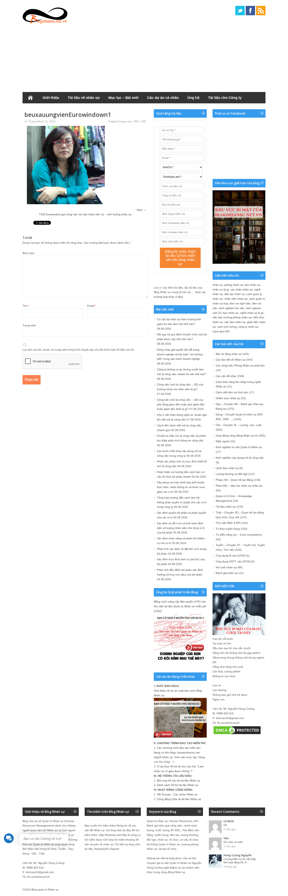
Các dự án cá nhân (163, 98)
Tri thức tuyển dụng (228, 528)
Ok (225, 825)
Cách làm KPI (221, 331)
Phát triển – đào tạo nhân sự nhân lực (239, 485)
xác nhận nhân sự (241, 289)
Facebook (250, 10)
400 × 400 (139, 121)
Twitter (240, 10)
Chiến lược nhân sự (228, 398)
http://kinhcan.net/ (110, 834)
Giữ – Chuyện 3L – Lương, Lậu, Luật (238, 425)
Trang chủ (30, 97)
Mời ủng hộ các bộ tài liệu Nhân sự (178, 780)
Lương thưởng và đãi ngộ (231, 474)
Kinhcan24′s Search (106, 848)
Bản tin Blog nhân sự (229, 354)
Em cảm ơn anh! (233, 842)
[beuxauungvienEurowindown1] (65, 203)
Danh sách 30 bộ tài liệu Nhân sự (177, 785)
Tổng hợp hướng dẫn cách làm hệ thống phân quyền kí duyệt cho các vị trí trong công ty (181, 502)
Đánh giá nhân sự (227, 573)
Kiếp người (222, 441)
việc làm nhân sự (234, 322)
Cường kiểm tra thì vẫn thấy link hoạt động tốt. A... (240, 861)
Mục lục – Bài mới (123, 98)
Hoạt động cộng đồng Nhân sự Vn (237, 435)
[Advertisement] (144, 56)
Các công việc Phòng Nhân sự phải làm (240, 365)
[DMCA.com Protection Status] (237, 734)
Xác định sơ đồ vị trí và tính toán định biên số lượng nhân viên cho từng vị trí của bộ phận (181, 528)
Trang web (29, 325)
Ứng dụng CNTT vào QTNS (233, 561)
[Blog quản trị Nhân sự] (45, 14)
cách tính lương (227, 326)
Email (91, 305)
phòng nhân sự (233, 284)
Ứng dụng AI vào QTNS (230, 555)
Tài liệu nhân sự (226, 506)
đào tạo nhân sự (234, 294)
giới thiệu (170, 867)
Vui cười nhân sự (226, 567)
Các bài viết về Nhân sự (230, 359)
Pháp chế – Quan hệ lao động (234, 479)
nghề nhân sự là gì (251, 312)
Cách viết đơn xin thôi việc (232, 392)
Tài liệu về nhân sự (84, 98)
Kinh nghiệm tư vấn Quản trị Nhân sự (239, 447)
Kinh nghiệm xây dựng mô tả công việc (240, 457)
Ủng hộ (193, 98)
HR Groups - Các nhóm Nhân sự (177, 794)
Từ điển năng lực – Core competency (239, 534)
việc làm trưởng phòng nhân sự (232, 317)
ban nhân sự (230, 312)
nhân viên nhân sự (235, 298)
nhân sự (218, 284)
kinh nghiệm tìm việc (232, 308)
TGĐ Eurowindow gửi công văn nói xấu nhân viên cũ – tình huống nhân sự (85, 214)
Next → (141, 209)
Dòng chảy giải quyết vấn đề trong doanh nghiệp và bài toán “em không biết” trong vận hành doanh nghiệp (180, 354)
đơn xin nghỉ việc (240, 303)
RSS (260, 10)
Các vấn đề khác (226, 376)
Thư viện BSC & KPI (228, 522)
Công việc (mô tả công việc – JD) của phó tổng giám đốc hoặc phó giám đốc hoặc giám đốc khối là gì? (181, 404)
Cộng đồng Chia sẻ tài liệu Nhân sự (179, 799)
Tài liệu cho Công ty (225, 98)
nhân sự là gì (221, 289)
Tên (26, 305)
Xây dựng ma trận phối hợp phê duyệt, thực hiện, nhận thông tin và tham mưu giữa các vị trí (181, 487)
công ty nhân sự (248, 326)
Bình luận (28, 253)
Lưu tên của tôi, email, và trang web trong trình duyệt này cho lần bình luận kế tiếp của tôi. (79, 349)
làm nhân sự (252, 284)
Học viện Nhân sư (42, 109)
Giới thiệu (51, 98)
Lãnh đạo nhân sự (227, 468)
